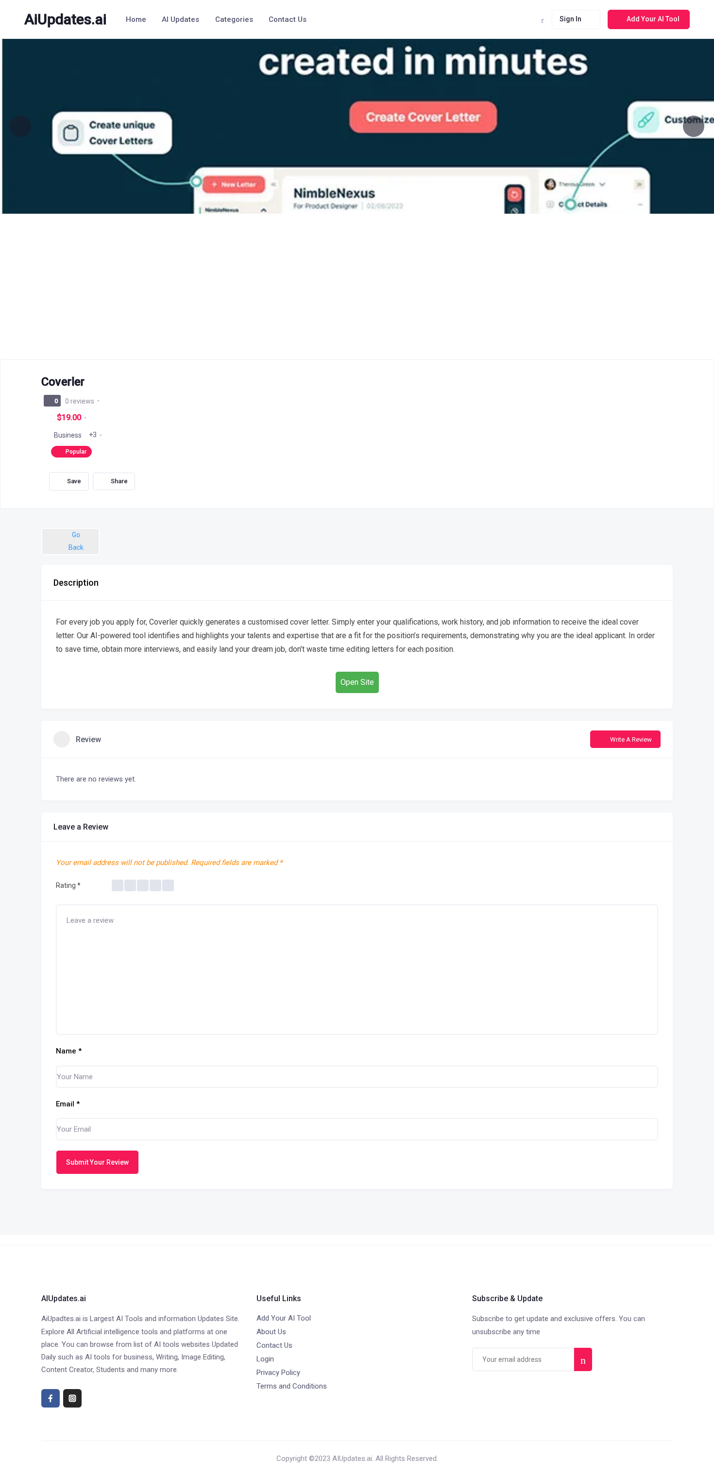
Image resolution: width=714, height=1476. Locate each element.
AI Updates (180, 19)
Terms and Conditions (291, 1386)
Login (265, 1359)
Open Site (357, 682)
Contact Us (287, 19)
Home (136, 19)
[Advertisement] (357, 287)
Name (69, 1051)
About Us (271, 1331)
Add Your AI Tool (283, 1318)
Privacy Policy (278, 1372)
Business (68, 435)
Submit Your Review (97, 1162)
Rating (68, 885)
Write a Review (631, 739)
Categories (234, 19)
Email (68, 1104)
